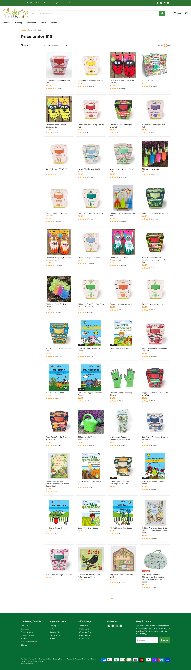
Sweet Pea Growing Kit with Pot (59, 574)
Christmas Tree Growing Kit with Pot (121, 125)
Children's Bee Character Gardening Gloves (56, 125)
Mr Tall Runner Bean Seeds (121, 528)
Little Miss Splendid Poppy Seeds (153, 482)
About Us (30, 3)
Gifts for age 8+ (84, 635)
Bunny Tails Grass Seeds (88, 528)
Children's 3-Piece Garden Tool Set (122, 214)
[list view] (168, 45)
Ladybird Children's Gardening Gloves (122, 81)
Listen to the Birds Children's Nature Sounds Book (89, 575)
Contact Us (67, 3)
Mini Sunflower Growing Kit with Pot (59, 349)
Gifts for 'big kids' (84, 638)
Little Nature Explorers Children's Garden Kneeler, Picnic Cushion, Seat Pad (153, 577)
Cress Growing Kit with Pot (89, 257)
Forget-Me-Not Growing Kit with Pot (89, 170)
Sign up (164, 640)
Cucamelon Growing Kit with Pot (155, 213)
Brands (54, 22)
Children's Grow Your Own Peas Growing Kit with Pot (91, 305)
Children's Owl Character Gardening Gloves (120, 258)
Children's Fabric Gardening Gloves (57, 305)
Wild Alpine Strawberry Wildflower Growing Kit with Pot (153, 259)
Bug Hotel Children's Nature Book (121, 575)
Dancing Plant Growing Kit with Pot (122, 170)
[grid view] (165, 45)
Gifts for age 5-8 (84, 632)
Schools (46, 3)
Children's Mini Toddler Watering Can (87, 438)
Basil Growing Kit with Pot (152, 304)
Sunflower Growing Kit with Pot (90, 80)
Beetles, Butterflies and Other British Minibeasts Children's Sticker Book (58, 483)
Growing (19, 22)
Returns (24, 638)
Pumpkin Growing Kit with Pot (122, 304)
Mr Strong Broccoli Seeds (56, 528)
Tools (52, 629)
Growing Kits (54, 626)
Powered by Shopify (27, 664)
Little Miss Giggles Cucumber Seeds (90, 394)
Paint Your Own (55, 635)
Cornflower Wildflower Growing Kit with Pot (155, 438)
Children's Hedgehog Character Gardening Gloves (58, 258)
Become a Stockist (27, 632)
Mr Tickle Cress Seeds (55, 393)
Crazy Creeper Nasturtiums (121, 348)
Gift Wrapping (147, 80)
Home (23, 3)
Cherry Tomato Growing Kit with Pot (91, 125)
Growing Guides (57, 3)
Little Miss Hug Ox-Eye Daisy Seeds (89, 349)
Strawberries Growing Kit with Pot (58, 81)
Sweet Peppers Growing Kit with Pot (57, 214)
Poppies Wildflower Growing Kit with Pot (155, 394)
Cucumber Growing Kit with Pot (90, 213)
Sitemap (24, 645)
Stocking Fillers (55, 632)
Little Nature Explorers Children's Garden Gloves (120, 438)
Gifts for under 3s (84, 626)
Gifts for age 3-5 (84, 629)
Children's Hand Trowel (151, 169)
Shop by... (7, 22)
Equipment (31, 22)
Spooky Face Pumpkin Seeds (89, 481)
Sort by (47, 45)
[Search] (162, 13)
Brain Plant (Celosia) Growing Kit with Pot (58, 438)
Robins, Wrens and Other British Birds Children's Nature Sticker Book (155, 530)
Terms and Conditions (29, 642)
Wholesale (38, 3)
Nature (44, 22)
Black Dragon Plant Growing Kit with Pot (154, 349)
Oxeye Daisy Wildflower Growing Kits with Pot (120, 482)
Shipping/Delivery (27, 635)
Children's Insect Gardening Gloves (121, 394)
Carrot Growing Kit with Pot (57, 169)
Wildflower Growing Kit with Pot (153, 125)
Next (112, 598)
